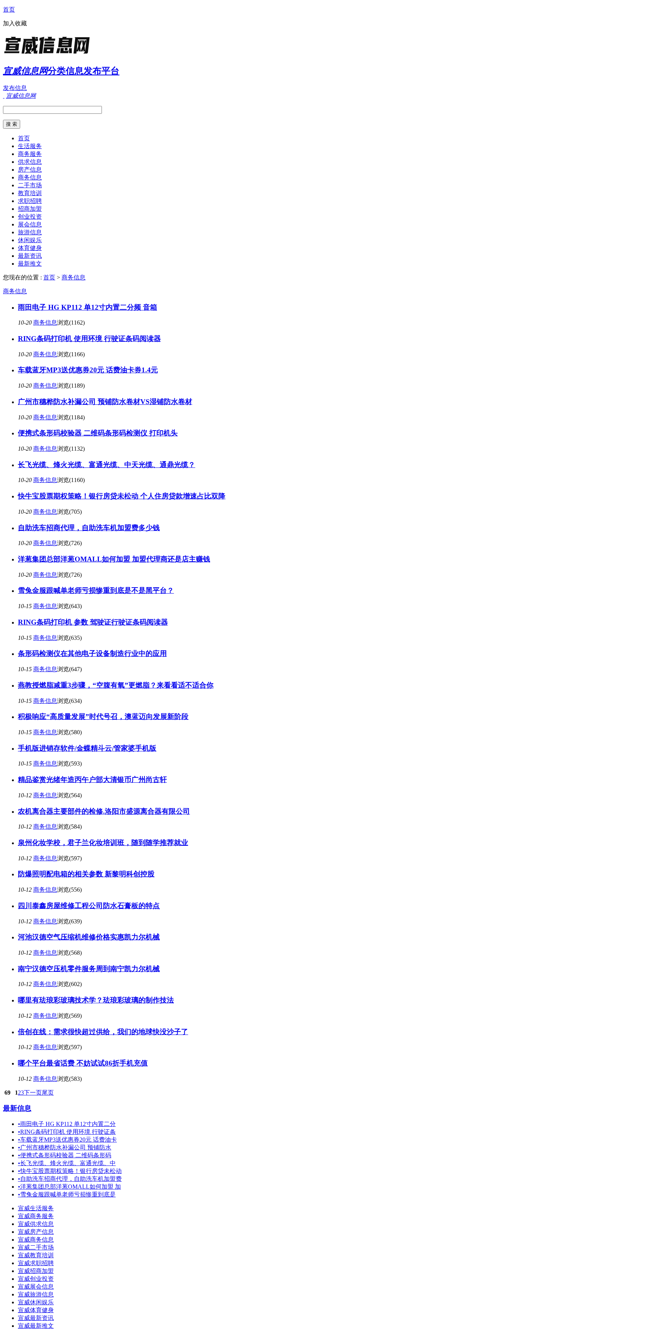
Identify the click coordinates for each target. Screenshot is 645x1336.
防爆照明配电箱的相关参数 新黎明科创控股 (86, 874)
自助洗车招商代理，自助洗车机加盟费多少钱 (89, 528)
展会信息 (30, 224)
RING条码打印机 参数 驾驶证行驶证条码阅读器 (93, 622)
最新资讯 (30, 256)
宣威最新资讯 (36, 1318)
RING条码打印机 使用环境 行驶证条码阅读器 (89, 338)
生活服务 (30, 146)
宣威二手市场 (36, 1247)
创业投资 (30, 216)
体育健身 (30, 248)
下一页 (33, 1092)
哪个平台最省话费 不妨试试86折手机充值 (83, 1063)
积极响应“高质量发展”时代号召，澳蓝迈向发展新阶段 (103, 716)
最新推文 (30, 263)
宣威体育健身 (36, 1310)
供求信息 (30, 162)
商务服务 (30, 154)
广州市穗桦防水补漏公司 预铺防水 (64, 1147)
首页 (9, 9)
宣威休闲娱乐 (36, 1302)
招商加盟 (30, 209)
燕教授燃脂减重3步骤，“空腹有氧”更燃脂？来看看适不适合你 (116, 685)
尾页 (48, 1092)
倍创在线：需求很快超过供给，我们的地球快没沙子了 (103, 1032)
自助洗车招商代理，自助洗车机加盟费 (70, 1179)
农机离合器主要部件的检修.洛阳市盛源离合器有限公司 (104, 811)
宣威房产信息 (36, 1232)
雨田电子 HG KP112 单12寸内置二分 (67, 1124)
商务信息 (30, 177)
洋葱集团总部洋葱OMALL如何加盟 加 (69, 1186)
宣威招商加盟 (36, 1271)
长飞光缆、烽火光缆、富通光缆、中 (67, 1163)
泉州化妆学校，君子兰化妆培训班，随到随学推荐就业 (103, 843)
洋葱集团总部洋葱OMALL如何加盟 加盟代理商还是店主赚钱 (114, 559)
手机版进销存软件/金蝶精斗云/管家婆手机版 (87, 748)
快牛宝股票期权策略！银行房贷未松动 (70, 1171)
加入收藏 (15, 23)
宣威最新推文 (36, 1326)
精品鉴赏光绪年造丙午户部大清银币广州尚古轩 (92, 779)
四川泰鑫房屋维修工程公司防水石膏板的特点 (89, 906)
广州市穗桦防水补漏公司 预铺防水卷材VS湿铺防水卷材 (105, 402)
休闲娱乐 (30, 240)
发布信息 (15, 88)
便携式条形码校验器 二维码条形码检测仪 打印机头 (98, 433)
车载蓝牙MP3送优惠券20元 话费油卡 (67, 1139)
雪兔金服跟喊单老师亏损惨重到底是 (67, 1194)
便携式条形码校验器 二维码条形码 (64, 1155)
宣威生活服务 (36, 1208)
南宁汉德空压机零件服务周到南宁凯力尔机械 (89, 969)
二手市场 (30, 185)
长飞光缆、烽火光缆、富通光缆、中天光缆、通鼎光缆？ (106, 465)
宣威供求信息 (36, 1224)
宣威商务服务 (36, 1216)
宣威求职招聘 (36, 1263)
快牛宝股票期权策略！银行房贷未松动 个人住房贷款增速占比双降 (121, 496)
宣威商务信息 (36, 1239)
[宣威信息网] (49, 54)
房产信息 (30, 169)
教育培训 (30, 193)
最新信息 (17, 1108)
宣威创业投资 (36, 1279)
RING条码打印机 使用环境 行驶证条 (67, 1132)
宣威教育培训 (36, 1255)
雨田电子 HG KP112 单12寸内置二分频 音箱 (87, 307)
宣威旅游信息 (36, 1294)
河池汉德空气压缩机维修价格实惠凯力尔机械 (89, 937)
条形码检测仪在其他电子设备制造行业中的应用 (92, 653)
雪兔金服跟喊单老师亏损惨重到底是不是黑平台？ (96, 590)
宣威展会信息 (36, 1286)
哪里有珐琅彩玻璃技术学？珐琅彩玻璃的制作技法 (96, 1000)
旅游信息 (30, 232)
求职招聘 (30, 201)
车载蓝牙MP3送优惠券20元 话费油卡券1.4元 (88, 370)
